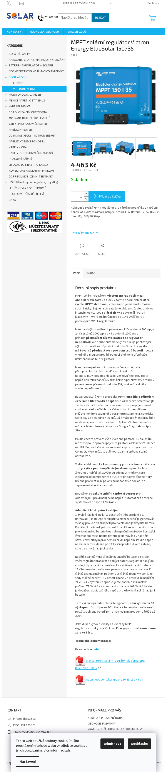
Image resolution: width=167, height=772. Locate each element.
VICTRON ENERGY (24, 89)
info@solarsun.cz (24, 719)
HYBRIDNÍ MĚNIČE (19, 106)
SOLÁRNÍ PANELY (19, 54)
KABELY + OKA (18, 147)
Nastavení (28, 761)
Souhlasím (139, 743)
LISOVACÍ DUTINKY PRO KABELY (28, 165)
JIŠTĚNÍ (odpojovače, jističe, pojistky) (33, 182)
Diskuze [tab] (90, 273)
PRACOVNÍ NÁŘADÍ (20, 159)
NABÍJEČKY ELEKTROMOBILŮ (27, 141)
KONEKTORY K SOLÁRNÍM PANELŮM (31, 171)
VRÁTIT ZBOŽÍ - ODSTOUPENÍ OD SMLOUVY (115, 729)
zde (67, 750)
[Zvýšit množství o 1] (86, 193)
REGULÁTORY (17, 77)
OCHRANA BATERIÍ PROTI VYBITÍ (29, 118)
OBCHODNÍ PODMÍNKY (102, 723)
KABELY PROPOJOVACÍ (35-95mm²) (31, 153)
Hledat (100, 17)
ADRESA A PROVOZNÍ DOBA (79, 3)
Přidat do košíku (110, 196)
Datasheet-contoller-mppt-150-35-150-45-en (114, 679)
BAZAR (13, 200)
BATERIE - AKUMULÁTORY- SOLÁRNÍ (31, 65)
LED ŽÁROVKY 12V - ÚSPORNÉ (27, 188)
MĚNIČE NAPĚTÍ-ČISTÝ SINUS (27, 100)
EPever (18, 83)
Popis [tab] (76, 273)
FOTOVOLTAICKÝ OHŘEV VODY (28, 112)
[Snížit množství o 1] (86, 198)
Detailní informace (82, 233)
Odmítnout (112, 743)
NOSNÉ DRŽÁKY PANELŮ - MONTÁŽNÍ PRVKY (36, 71)
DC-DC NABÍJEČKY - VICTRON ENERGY (32, 135)
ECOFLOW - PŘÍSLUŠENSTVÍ (26, 194)
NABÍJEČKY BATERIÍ (21, 130)
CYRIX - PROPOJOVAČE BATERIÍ (28, 124)
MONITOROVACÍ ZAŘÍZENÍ (25, 95)
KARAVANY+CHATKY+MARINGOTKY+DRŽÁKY (37, 60)
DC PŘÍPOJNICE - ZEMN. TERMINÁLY (31, 176)
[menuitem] (13, 31)
